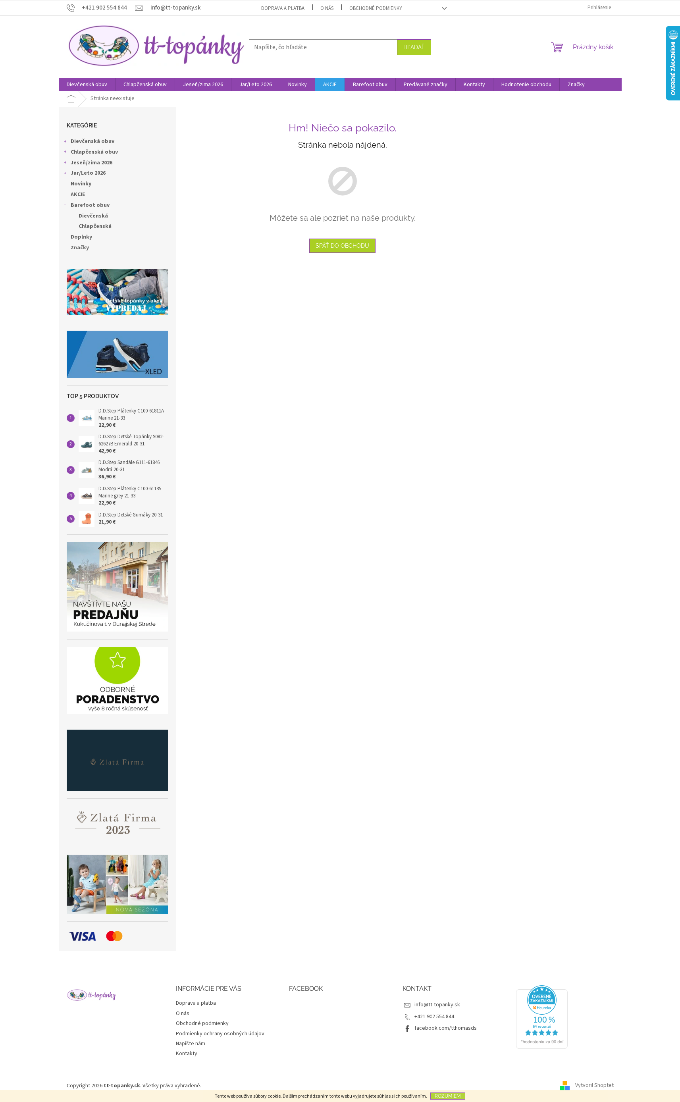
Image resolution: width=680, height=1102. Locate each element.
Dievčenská (93, 216)
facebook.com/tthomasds (445, 1028)
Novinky (81, 184)
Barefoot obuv (90, 205)
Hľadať (414, 47)
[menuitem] (87, 84)
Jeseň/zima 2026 (91, 163)
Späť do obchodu (342, 246)
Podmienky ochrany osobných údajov (220, 1034)
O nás (326, 8)
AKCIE (78, 194)
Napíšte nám (190, 1044)
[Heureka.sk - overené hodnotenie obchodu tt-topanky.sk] (542, 1017)
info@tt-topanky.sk (437, 1005)
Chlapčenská (95, 226)
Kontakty (186, 1054)
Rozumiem (448, 1096)
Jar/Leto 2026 (88, 173)
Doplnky (81, 237)
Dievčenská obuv (92, 141)
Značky (80, 248)
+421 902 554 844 (434, 1017)
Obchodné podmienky (375, 8)
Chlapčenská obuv (94, 152)
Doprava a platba (282, 8)
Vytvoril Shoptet (594, 1086)
